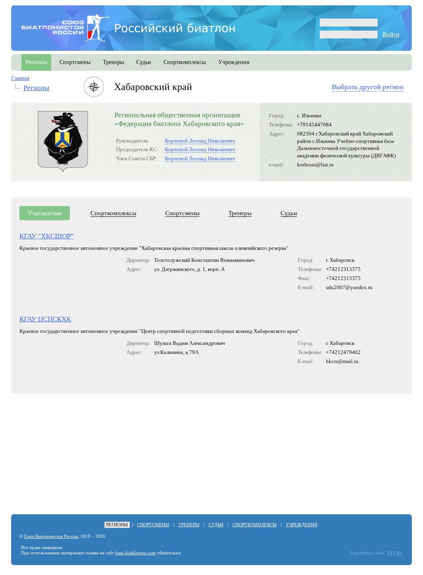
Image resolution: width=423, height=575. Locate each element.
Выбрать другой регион (368, 87)
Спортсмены (182, 213)
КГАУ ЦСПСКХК (45, 319)
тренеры (113, 62)
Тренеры (240, 213)
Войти (391, 34)
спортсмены (74, 62)
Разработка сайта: (367, 553)
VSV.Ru (394, 553)
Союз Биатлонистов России (51, 536)
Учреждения (45, 213)
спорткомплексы (185, 62)
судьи (143, 62)
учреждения (233, 62)
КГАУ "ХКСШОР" (46, 236)
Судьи (288, 213)
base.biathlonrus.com (135, 553)
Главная (20, 78)
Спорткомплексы (113, 213)
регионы (36, 62)
